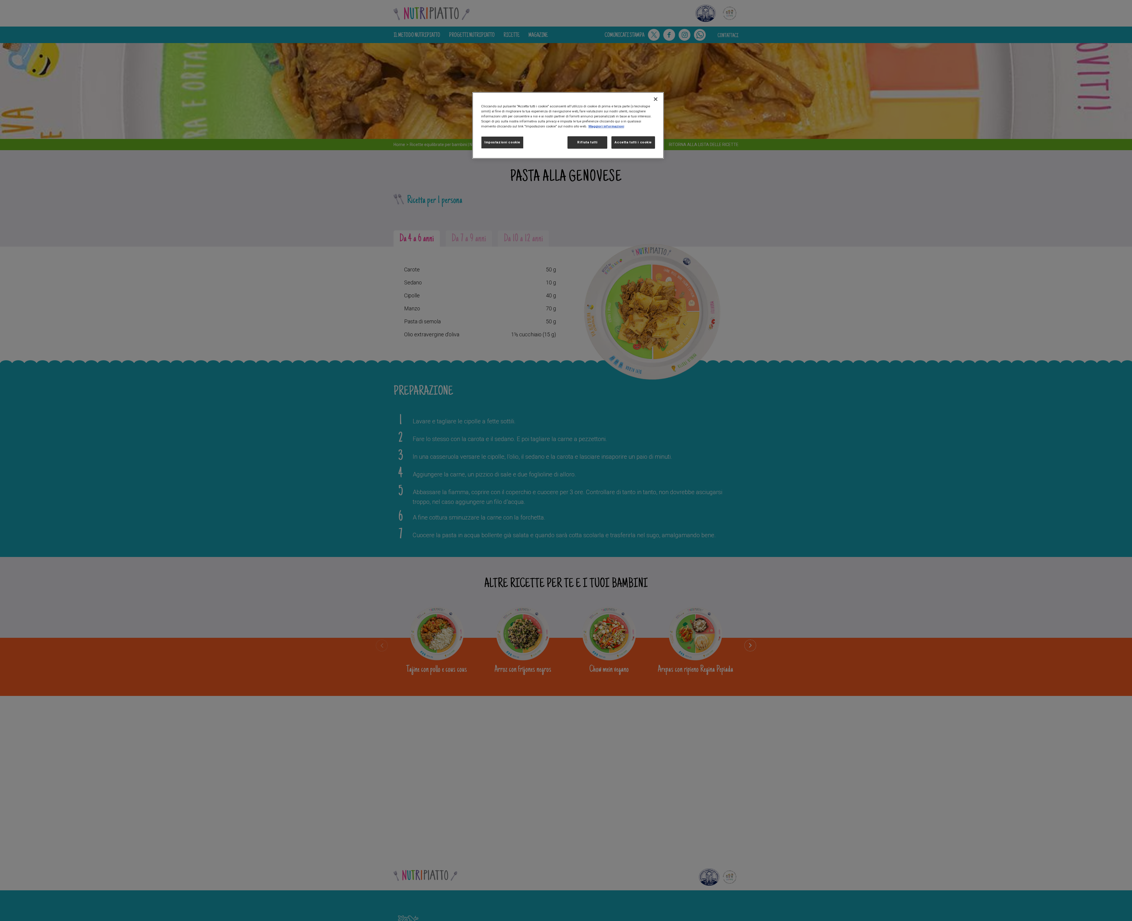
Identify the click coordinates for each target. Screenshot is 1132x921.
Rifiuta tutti (587, 142)
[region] (568, 125)
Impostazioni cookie (502, 142)
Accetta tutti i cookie (633, 142)
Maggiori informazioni (606, 126)
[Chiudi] (655, 99)
